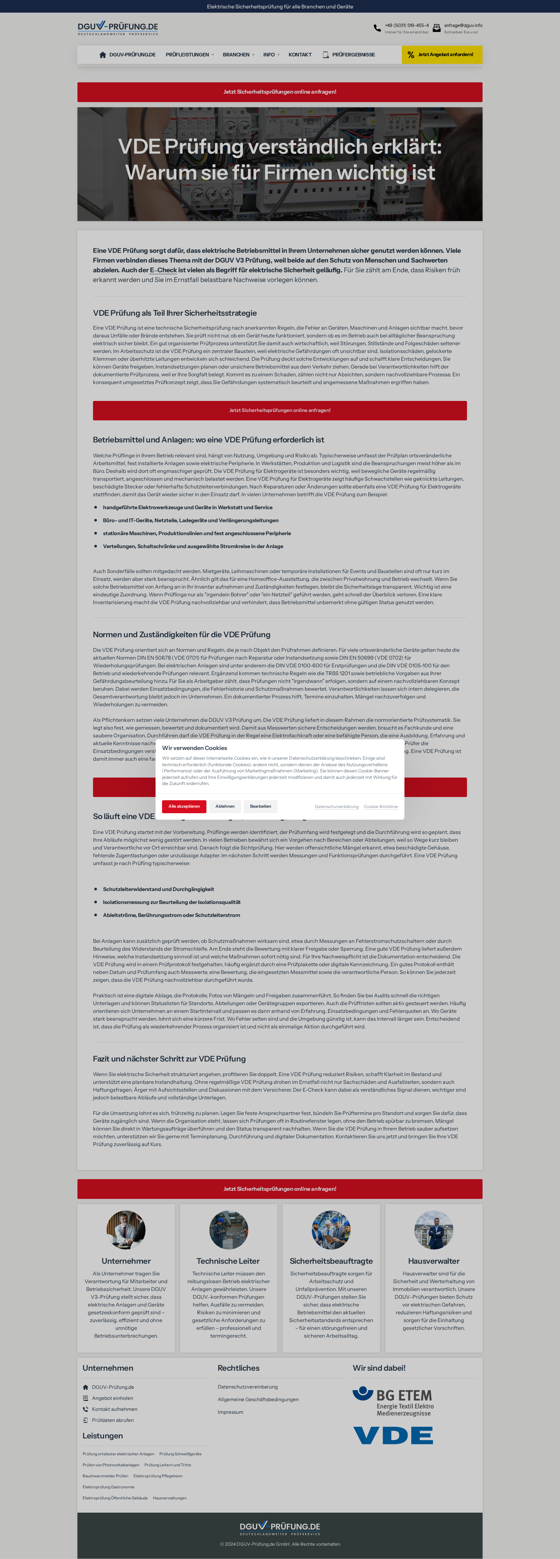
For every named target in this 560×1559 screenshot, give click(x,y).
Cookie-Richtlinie (381, 807)
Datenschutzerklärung (337, 807)
